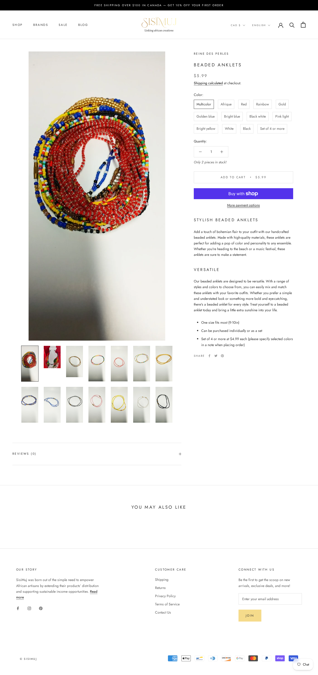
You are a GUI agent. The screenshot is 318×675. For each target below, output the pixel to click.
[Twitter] (215, 355)
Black (247, 128)
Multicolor (204, 104)
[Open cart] (303, 25)
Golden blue (206, 116)
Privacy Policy (165, 595)
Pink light (282, 116)
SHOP (17, 25)
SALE (63, 25)
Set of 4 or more (272, 128)
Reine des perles (211, 53)
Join (250, 615)
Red (244, 104)
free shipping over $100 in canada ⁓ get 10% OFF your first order (159, 5)
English (259, 25)
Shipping (161, 579)
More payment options (243, 205)
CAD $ (236, 25)
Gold (282, 104)
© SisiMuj (28, 659)
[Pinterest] (222, 355)
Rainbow (262, 104)
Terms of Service (167, 604)
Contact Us (163, 612)
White (229, 128)
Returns (160, 587)
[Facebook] (209, 355)
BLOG (83, 25)
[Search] (292, 24)
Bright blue (232, 116)
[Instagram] (29, 608)
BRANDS (40, 25)
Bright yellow (206, 128)
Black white (257, 116)
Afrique (226, 104)
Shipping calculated (208, 83)
